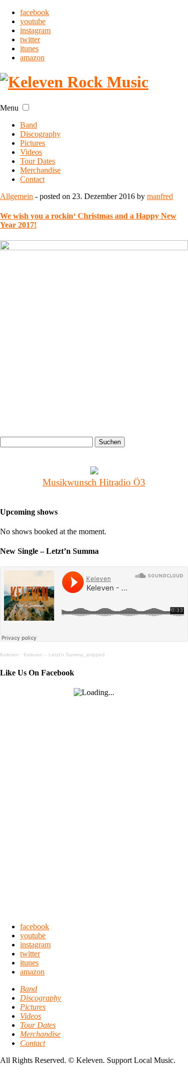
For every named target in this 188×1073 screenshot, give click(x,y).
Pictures (32, 143)
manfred (160, 196)
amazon (32, 57)
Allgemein (16, 196)
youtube (33, 21)
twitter (30, 39)
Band (28, 125)
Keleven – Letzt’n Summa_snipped (64, 654)
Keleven (9, 654)
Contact (32, 179)
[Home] (74, 82)
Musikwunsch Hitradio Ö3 (94, 482)
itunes (29, 48)
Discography (40, 134)
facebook (34, 12)
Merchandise (40, 170)
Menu (9, 108)
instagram (35, 30)
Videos (31, 152)
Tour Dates (37, 161)
